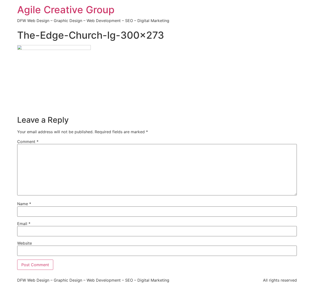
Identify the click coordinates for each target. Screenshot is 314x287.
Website (24, 243)
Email (23, 224)
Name (24, 204)
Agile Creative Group (66, 10)
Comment (28, 142)
